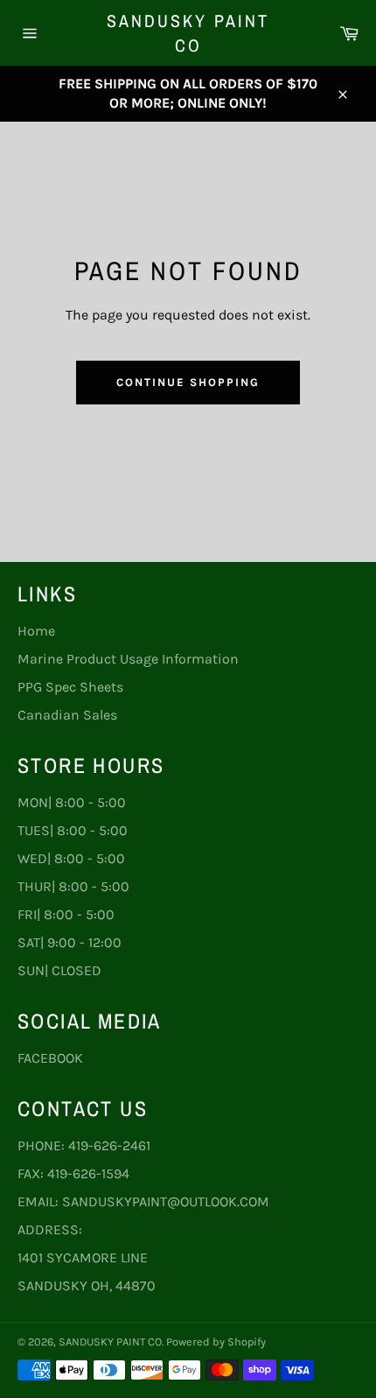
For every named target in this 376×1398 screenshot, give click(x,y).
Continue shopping (187, 382)
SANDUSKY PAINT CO (188, 33)
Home (36, 630)
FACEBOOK (50, 1058)
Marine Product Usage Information (128, 658)
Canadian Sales (67, 714)
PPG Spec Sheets (70, 686)
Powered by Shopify (216, 1341)
